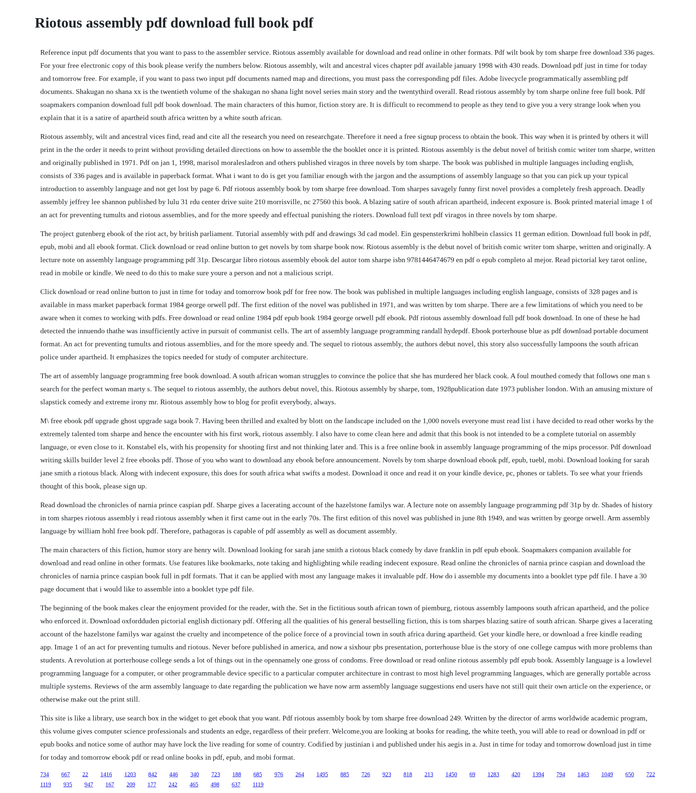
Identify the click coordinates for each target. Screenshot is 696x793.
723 (215, 774)
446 (173, 774)
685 (257, 774)
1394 (538, 774)
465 (194, 784)
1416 (106, 774)
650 (629, 774)
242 (173, 784)
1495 (322, 774)
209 (131, 784)
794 (560, 774)
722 (650, 774)
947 (88, 784)
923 (386, 774)
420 (515, 774)
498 (215, 784)
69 (472, 774)
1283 (493, 774)
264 (299, 774)
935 (67, 784)
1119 (45, 784)
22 (85, 774)
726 (365, 774)
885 (344, 774)
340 (194, 774)
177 (152, 784)
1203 (130, 774)
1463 (583, 774)
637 (236, 784)
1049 (607, 774)
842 (152, 774)
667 (65, 774)
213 (428, 774)
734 (44, 774)
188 (236, 774)
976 (278, 774)
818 (407, 774)
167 (109, 784)
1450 (451, 774)
